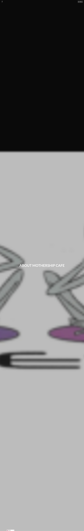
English (9, 530)
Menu (80, 1)
